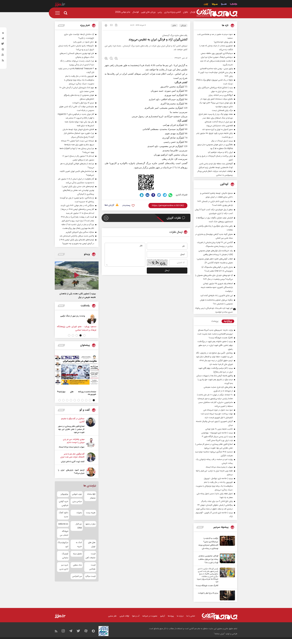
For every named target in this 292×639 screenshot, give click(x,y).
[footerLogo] (219, 616)
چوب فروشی (77, 494)
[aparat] (3, 50)
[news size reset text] (111, 59)
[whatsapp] (170, 195)
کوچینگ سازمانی (65, 555)
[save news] (116, 25)
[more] (200, 527)
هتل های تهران (91, 544)
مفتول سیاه (77, 553)
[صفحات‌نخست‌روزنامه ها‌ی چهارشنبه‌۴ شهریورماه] (77, 370)
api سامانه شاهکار (91, 496)
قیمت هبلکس (92, 567)
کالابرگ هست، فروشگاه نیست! (207, 585)
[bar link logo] (60, 5)
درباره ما (180, 616)
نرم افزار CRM (79, 526)
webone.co (63, 524)
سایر (174, 25)
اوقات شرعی (124, 616)
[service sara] (224, 4)
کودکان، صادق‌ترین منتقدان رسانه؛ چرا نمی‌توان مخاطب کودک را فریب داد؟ (208, 559)
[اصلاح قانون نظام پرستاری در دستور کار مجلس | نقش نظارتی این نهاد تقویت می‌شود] (91, 425)
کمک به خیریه (79, 544)
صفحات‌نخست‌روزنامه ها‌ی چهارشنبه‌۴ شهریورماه (76, 393)
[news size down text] (116, 59)
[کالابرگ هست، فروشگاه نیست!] (226, 577)
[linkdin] (147, 195)
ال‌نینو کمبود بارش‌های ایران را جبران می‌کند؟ (71, 472)
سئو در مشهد (90, 524)
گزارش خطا (109, 205)
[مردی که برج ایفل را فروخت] (226, 595)
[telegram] (3, 39)
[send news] (111, 25)
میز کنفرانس (77, 576)
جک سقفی (77, 565)
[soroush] (142, 195)
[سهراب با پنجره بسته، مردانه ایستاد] (91, 443)
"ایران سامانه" (219, 634)
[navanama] (233, 4)
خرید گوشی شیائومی (63, 503)
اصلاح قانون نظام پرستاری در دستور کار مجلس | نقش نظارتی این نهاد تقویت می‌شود (71, 429)
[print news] (106, 26)
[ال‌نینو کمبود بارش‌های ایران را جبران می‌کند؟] (91, 472)
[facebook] (153, 195)
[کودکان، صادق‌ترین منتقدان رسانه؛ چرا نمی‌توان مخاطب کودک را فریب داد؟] (226, 558)
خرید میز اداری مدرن (63, 567)
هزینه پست (90, 512)
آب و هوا (135, 616)
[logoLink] (216, 13)
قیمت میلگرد (90, 576)
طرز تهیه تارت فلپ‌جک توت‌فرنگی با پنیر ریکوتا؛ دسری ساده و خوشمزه (214, 310)
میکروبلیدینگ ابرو (63, 544)
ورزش (183, 25)
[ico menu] (58, 13)
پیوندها (171, 616)
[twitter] (3, 44)
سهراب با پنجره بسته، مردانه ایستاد (71, 447)
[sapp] (3, 55)
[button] (84, 335)
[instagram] (3, 33)
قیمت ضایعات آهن (90, 555)
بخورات (79, 512)
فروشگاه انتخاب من (64, 533)
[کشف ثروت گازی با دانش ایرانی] (91, 457)
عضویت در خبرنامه (149, 616)
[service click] (206, 4)
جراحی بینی (77, 501)
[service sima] (215, 4)
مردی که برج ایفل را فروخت (208, 593)
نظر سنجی (112, 616)
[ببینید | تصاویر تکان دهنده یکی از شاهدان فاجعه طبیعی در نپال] (77, 275)
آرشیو (162, 616)
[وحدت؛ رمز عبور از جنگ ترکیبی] (91, 319)
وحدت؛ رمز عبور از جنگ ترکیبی (72, 316)
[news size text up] (106, 59)
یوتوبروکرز (64, 494)
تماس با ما (190, 616)
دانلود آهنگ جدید (63, 514)
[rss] (3, 61)
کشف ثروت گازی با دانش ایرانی (72, 461)
